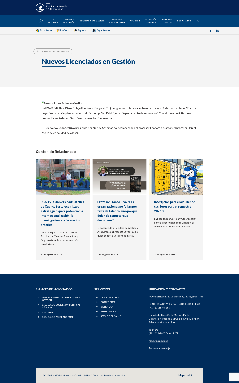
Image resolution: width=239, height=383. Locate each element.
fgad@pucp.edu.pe (158, 341)
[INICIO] (41, 21)
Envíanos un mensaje (159, 348)
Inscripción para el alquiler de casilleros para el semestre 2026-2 (174, 206)
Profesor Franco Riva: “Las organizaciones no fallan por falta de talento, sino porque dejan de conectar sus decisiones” (117, 211)
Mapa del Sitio (187, 375)
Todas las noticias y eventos (54, 51)
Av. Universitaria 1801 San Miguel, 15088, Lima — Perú (177, 296)
